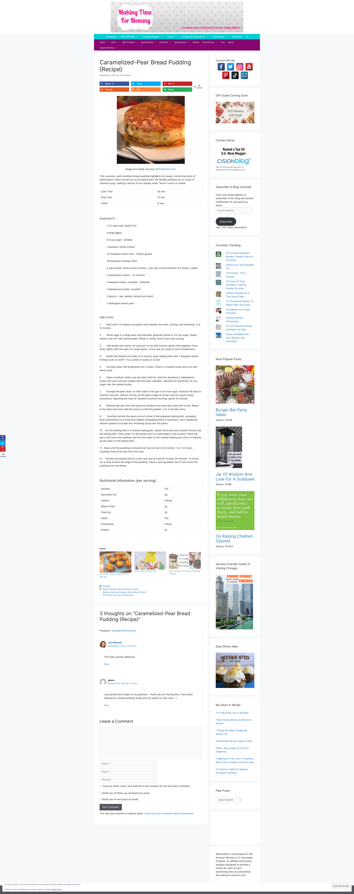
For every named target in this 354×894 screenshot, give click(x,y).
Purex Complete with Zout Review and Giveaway (237, 338)
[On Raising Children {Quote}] (235, 511)
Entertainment (208, 42)
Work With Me (128, 36)
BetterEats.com (166, 169)
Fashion (195, 42)
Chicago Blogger (151, 36)
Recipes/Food (180, 42)
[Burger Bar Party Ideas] (235, 385)
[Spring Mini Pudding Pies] (150, 560)
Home (113, 42)
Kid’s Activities (129, 42)
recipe (135, 589)
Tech (223, 42)
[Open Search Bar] (247, 36)
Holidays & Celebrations (193, 36)
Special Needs (147, 42)
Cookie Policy (56, 889)
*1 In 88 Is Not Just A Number (232, 712)
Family (102, 42)
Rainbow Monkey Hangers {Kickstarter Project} (124, 592)
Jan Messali (115, 642)
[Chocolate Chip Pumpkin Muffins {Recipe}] (116, 562)
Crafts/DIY (163, 42)
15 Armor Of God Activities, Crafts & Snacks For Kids (236, 285)
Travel (170, 36)
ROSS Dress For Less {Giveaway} (118, 595)
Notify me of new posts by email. (120, 799)
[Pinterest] (226, 75)
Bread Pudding (109, 589)
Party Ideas (218, 36)
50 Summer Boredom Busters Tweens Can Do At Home (239, 257)
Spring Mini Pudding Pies (145, 571)
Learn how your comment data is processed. (169, 813)
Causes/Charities (107, 48)
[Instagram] (240, 67)
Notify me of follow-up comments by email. (126, 793)
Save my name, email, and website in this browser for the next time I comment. (147, 786)
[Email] (244, 75)
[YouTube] (249, 67)
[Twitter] (230, 67)
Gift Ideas (237, 36)
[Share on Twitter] (3, 443)
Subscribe (226, 221)
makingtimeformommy (123, 630)
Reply (106, 664)
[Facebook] (221, 67)
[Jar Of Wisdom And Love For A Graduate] (235, 448)
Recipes (106, 586)
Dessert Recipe (124, 589)
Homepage (111, 36)
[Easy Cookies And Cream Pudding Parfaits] (185, 560)
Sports (231, 42)
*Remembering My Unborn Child (234, 741)
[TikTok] (235, 75)
